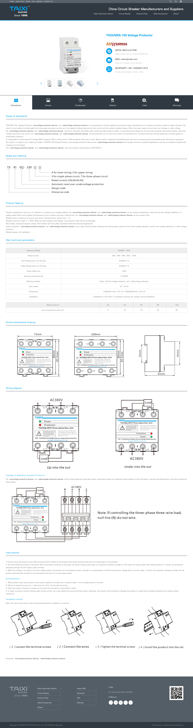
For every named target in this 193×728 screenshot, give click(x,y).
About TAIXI (81, 688)
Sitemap (80, 703)
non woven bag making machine (120, 692)
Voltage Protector (25, 125)
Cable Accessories (160, 14)
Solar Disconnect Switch (103, 14)
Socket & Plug (142, 14)
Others (176, 14)
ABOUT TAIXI (20, 1)
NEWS (28, 1)
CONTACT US (48, 1)
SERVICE (39, 1)
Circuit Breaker (125, 14)
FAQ (33, 1)
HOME (12, 1)
